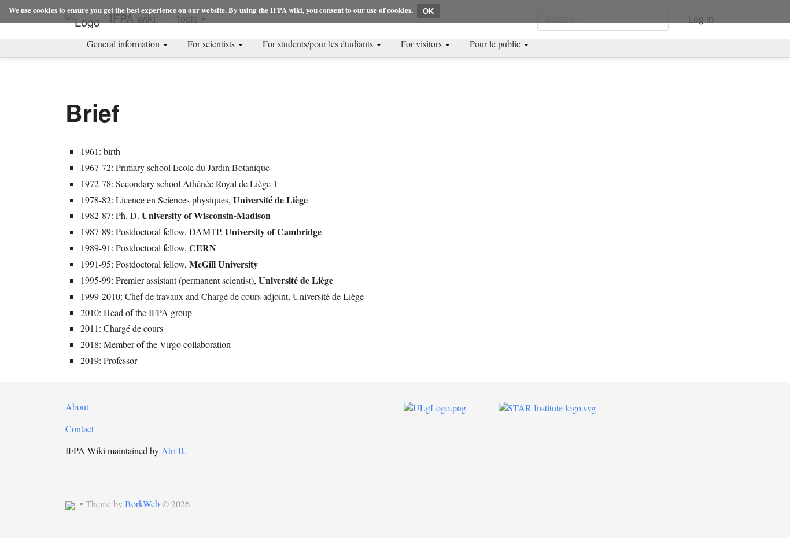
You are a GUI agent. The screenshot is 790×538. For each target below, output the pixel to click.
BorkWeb (142, 504)
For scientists (212, 44)
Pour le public (496, 44)
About (76, 406)
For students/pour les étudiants (319, 44)
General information (124, 44)
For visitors (422, 44)
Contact (79, 428)
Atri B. (174, 450)
